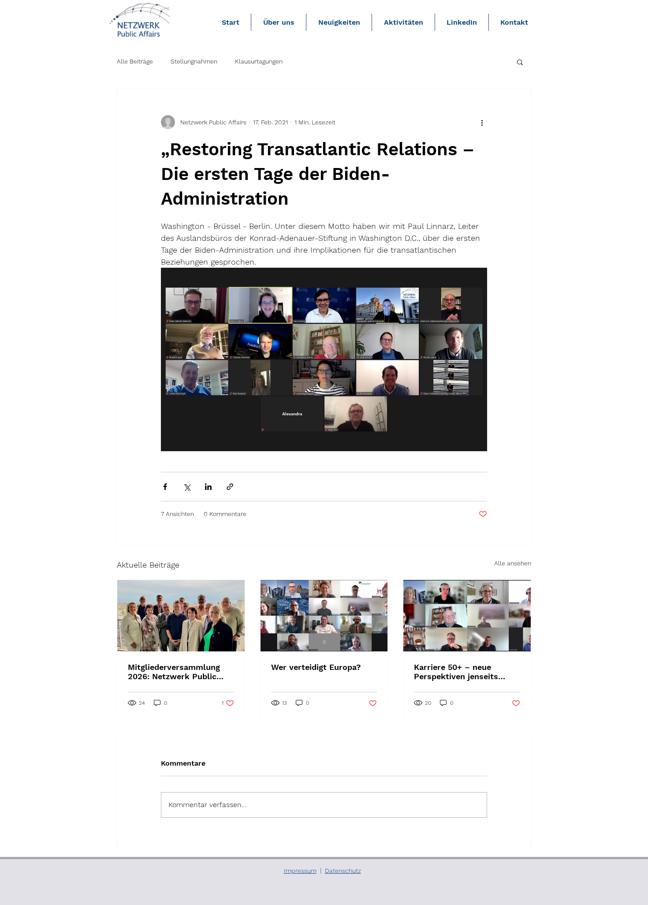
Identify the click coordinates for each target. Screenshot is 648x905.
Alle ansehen (512, 563)
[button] (520, 61)
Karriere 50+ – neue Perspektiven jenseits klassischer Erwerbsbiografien (456, 671)
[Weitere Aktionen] (482, 122)
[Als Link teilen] (230, 486)
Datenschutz (343, 870)
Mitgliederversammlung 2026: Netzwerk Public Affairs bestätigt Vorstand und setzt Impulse (178, 671)
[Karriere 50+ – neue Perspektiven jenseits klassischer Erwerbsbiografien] (467, 615)
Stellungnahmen (194, 61)
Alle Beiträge (135, 61)
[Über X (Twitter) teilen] (186, 486)
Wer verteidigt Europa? (316, 667)
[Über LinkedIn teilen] (208, 486)
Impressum (300, 870)
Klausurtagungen (259, 61)
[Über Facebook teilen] (165, 486)
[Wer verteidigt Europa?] (324, 615)
